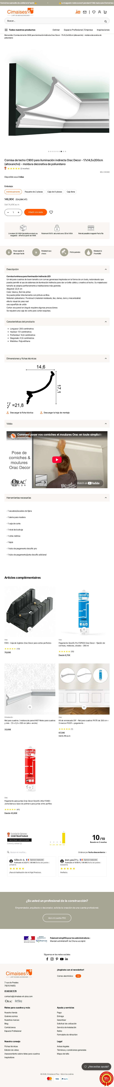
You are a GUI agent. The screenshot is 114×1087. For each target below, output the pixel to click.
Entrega (60, 1016)
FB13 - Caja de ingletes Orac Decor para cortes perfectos (27, 643)
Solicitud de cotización (66, 1023)
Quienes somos (11, 1016)
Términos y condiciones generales (71, 1050)
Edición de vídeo (11, 1050)
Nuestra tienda (10, 1012)
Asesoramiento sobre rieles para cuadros (22, 1054)
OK (79, 976)
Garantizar (61, 1020)
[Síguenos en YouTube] (62, 959)
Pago (59, 1012)
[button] (51, 212)
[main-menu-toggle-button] (22, 30)
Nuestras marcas (11, 1020)
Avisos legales (63, 1046)
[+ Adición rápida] (29, 629)
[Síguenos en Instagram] (52, 959)
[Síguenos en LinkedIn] (67, 959)
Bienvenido (8, 35)
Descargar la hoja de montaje (57, 412)
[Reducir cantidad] (8, 212)
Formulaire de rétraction (67, 1034)
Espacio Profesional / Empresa (78, 29)
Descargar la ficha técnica (21, 412)
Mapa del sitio (63, 1054)
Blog (6, 1023)
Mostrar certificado (19, 840)
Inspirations (9, 1057)
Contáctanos (9, 1027)
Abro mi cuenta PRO (57, 918)
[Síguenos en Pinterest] (57, 959)
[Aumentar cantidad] (18, 212)
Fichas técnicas (11, 1046)
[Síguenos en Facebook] (47, 959)
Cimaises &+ (8, 717)
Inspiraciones (103, 29)
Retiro (59, 1031)
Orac (6, 640)
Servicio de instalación (66, 1027)
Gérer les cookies (67, 1074)
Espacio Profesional (12, 1031)
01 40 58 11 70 (10, 991)
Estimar (56, 29)
